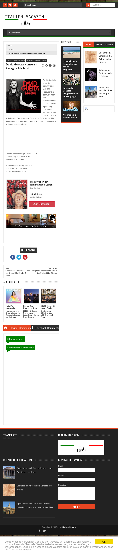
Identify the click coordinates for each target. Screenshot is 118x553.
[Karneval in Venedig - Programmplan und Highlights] (71, 77)
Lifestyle (66, 42)
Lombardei (30, 60)
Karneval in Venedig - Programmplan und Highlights (70, 92)
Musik (11, 49)
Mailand (37, 60)
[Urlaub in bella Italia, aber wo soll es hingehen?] (71, 50)
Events (9, 60)
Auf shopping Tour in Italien (70, 116)
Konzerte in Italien (19, 60)
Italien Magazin (24, 17)
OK (104, 541)
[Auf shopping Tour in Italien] (71, 104)
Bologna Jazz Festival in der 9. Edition (106, 73)
